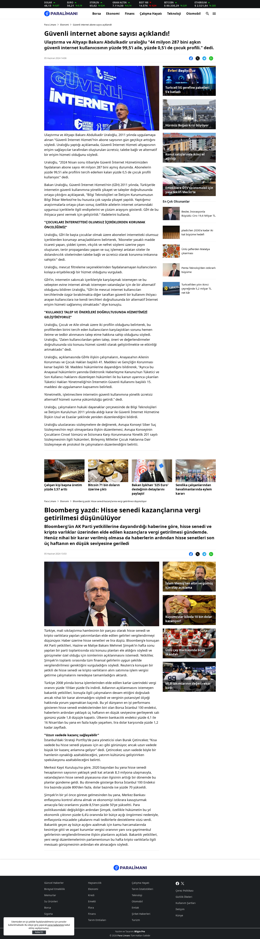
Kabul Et (39, 932)
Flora (91, 907)
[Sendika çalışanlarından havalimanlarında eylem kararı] (196, 470)
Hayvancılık (94, 882)
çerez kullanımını (55, 924)
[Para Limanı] (60, 13)
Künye (179, 915)
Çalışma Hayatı (151, 14)
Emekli (92, 901)
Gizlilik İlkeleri (184, 896)
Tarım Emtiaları (97, 920)
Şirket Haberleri (141, 913)
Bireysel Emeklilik (54, 889)
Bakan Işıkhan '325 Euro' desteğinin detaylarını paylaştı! (150, 489)
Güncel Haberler (54, 882)
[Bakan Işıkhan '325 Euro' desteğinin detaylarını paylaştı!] (152, 470)
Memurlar (50, 895)
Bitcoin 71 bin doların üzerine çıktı (104, 487)
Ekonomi (113, 14)
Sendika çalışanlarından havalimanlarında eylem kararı (194, 489)
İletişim (180, 909)
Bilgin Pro (139, 931)
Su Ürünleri (51, 901)
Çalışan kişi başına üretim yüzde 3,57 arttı (63, 487)
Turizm (136, 920)
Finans (129, 14)
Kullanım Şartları (186, 903)
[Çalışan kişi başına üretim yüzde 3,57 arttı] (64, 470)
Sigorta (48, 913)
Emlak (135, 907)
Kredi (91, 895)
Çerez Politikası (184, 890)
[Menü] (214, 14)
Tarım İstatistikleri (142, 889)
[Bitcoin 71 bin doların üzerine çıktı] (108, 470)
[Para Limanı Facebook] (177, 883)
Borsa (96, 14)
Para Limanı (50, 24)
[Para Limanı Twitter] (182, 883)
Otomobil (193, 14)
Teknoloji (174, 14)
